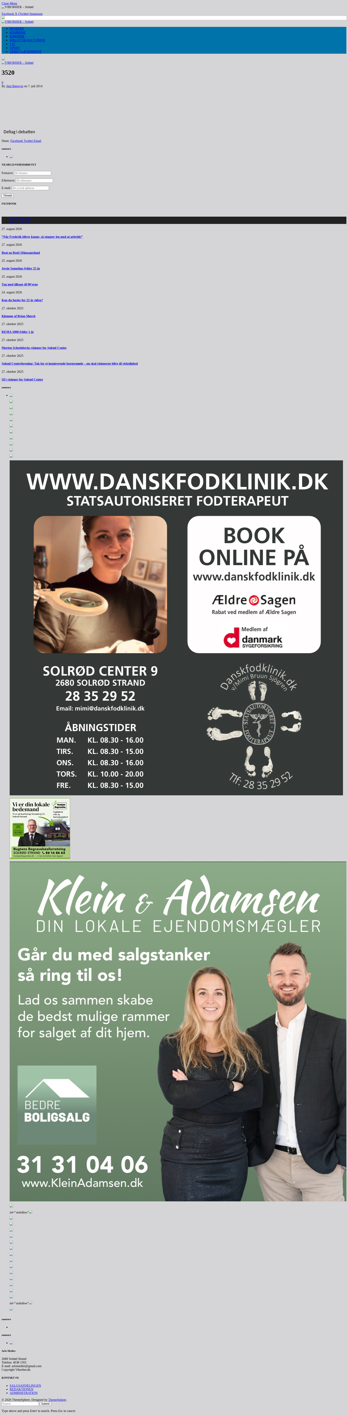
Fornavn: (7, 173)
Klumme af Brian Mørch (18, 316)
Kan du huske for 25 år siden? (22, 300)
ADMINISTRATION (24, 1393)
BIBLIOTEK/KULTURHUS (27, 40)
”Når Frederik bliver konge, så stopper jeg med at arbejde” (42, 236)
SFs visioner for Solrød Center (22, 379)
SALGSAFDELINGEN (25, 1385)
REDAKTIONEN (21, 1389)
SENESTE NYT (20, 218)
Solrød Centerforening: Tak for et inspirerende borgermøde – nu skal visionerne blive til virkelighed (70, 363)
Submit (45, 1403)
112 (12, 44)
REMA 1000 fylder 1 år (18, 332)
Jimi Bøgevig (14, 86)
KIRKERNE (17, 36)
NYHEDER (17, 29)
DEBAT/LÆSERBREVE (25, 52)
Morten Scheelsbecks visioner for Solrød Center (34, 348)
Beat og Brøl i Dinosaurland (21, 252)
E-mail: (7, 188)
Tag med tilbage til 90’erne (20, 284)
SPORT (15, 48)
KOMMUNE (18, 33)
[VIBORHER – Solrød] (17, 21)
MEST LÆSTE (20, 222)
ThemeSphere (57, 1399)
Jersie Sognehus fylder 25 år (21, 268)
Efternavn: (8, 180)
